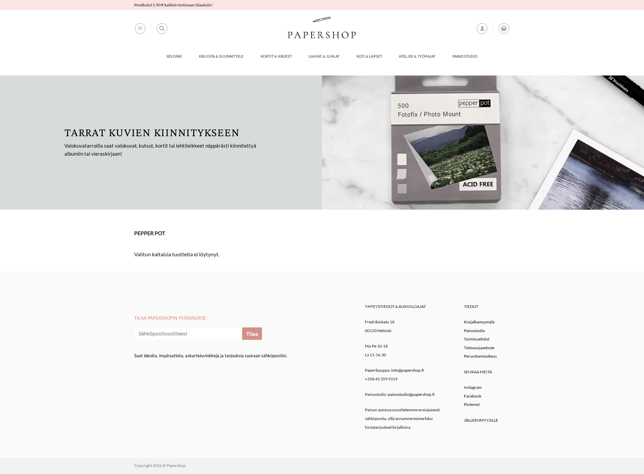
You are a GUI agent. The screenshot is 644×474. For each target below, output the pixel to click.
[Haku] (162, 28)
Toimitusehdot (476, 338)
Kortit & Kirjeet (276, 56)
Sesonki (174, 56)
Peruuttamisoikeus (480, 356)
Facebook (472, 396)
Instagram (473, 387)
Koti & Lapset (369, 56)
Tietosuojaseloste (479, 347)
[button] (140, 28)
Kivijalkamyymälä (479, 321)
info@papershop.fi (407, 370)
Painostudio (465, 56)
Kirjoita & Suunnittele (221, 56)
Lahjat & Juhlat (324, 56)
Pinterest (472, 404)
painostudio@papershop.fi (411, 394)
